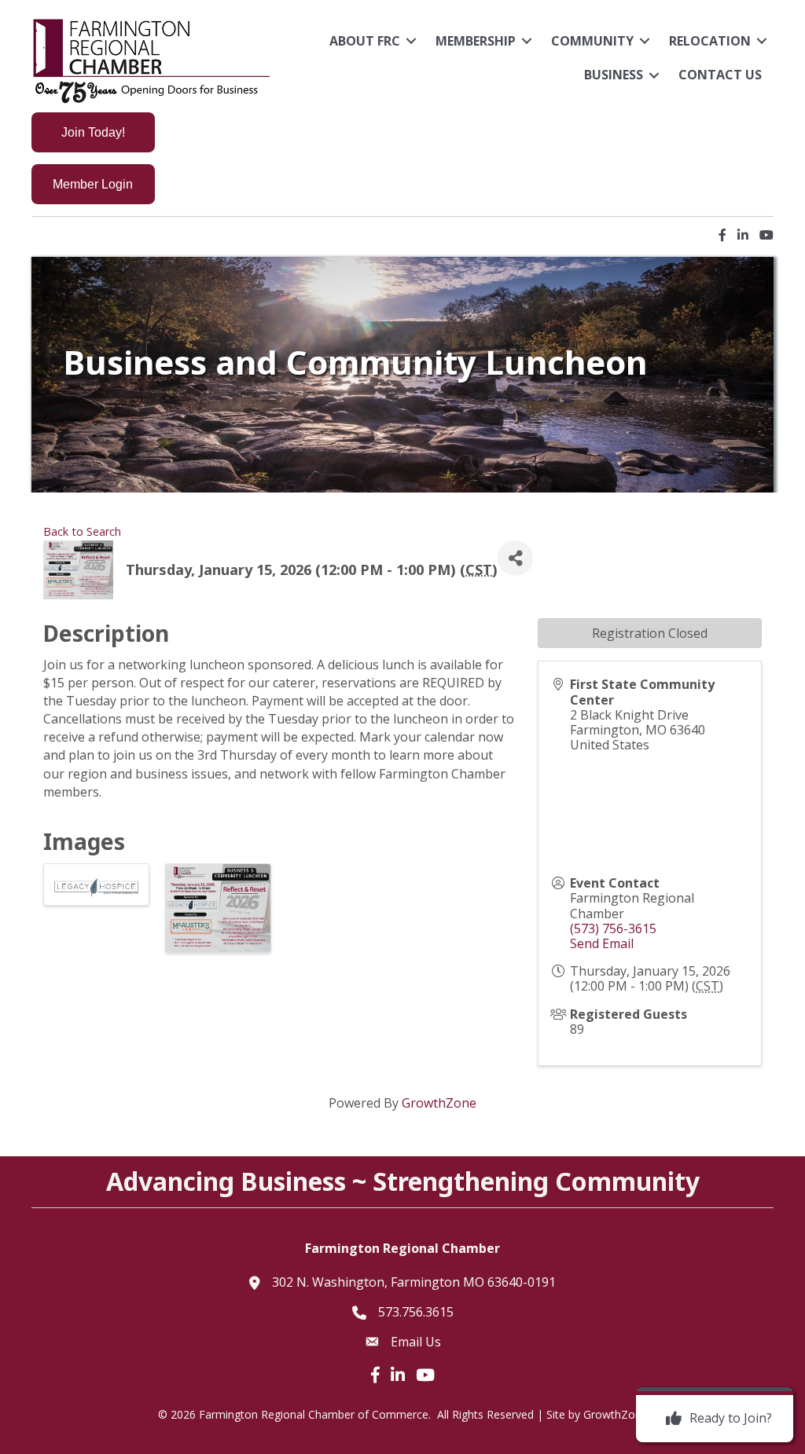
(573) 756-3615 (613, 928)
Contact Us (720, 74)
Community (592, 40)
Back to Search (82, 531)
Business (613, 74)
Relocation (710, 40)
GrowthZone (439, 1103)
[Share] (515, 558)
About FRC (364, 40)
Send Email (602, 943)
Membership (476, 40)
